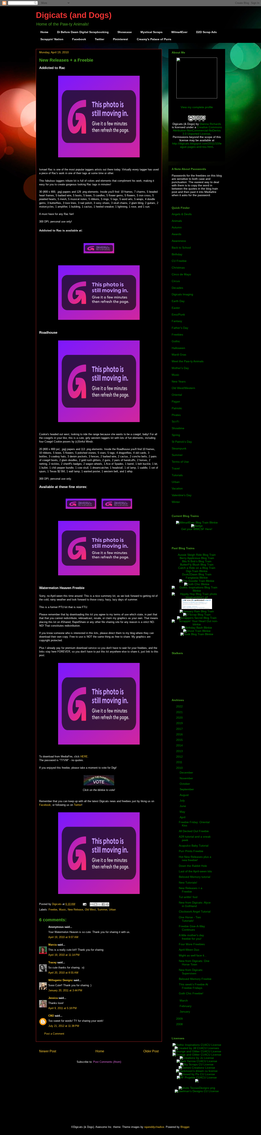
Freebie (53, 909)
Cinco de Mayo (181, 274)
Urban (112, 909)
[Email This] (92, 904)
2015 (180, 739)
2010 (180, 767)
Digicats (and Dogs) (74, 15)
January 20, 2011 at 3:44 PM (65, 990)
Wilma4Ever (179, 32)
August (184, 795)
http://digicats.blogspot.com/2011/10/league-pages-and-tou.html (197, 145)
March (184, 1000)
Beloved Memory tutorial (194, 876)
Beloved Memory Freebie (195, 978)
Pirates (176, 415)
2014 (180, 745)
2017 (180, 728)
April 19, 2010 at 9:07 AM (63, 937)
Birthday (177, 254)
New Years (179, 381)
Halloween (178, 348)
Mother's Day (180, 368)
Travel (176, 468)
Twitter (99, 39)
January (185, 1011)
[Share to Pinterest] (107, 904)
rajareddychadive (154, 1126)
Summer (102, 909)
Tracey (52, 962)
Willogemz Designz (60, 980)
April (183, 817)
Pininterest (120, 39)
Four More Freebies (192, 944)
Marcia (52, 944)
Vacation (177, 488)
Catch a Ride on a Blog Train (196, 567)
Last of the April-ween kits (195, 871)
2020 (180, 717)
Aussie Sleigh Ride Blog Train (197, 554)
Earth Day (178, 301)
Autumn (177, 227)
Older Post (151, 1051)
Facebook (79, 39)
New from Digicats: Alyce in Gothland (195, 904)
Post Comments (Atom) (107, 1061)
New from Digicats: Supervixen (191, 971)
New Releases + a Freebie (190, 889)
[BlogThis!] (96, 904)
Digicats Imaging (182, 294)
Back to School (181, 247)
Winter (176, 502)
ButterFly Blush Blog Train (196, 564)
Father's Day (180, 327)
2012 (180, 756)
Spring (176, 435)
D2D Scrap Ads (206, 32)
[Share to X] (99, 904)
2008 (180, 1024)
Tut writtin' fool (188, 897)
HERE (84, 756)
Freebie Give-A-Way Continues (192, 928)
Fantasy (177, 321)
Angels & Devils (182, 214)
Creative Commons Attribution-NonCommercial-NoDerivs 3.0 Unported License (197, 130)
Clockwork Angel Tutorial (194, 911)
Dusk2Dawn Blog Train (196, 574)
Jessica (53, 997)
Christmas (178, 267)
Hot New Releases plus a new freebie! (195, 858)
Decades (177, 287)
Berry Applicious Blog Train (197, 558)
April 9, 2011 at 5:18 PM (62, 1008)
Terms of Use (180, 461)
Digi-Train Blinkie (197, 571)
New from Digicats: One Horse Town (194, 962)
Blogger (184, 1126)
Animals (177, 220)
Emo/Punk (178, 314)
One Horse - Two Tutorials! (190, 919)
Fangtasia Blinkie (197, 577)
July (183, 800)
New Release (75, 909)
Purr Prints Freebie (191, 851)
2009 (180, 1018)
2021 (180, 712)
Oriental (177, 394)
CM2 (51, 1015)
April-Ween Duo (189, 949)
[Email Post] (84, 904)
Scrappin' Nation (51, 39)
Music (62, 909)
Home (44, 32)
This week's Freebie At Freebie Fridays (193, 986)
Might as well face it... (193, 955)
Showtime (178, 428)
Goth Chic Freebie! (191, 993)
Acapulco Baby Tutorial (193, 845)
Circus (176, 281)
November (187, 778)
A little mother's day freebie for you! (191, 937)
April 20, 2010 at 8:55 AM (63, 972)
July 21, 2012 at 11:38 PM (63, 1025)
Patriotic (177, 408)
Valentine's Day (181, 495)
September (187, 789)
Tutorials (177, 475)
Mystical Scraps (151, 32)
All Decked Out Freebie (194, 831)
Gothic (176, 341)
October (185, 783)
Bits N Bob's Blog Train (196, 561)
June (183, 806)
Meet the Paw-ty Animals (187, 361)
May (183, 811)
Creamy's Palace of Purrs (154, 39)
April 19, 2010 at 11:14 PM (64, 954)
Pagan (176, 401)
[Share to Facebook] (103, 904)
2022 (180, 706)
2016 (180, 734)
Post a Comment (54, 1033)
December (187, 772)
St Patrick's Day (182, 441)
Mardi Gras (179, 354)
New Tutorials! (188, 882)
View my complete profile (197, 107)
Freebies (177, 334)
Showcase (124, 32)
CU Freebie (179, 260)
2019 (180, 723)
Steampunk (179, 448)
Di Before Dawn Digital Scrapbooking (83, 32)
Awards (176, 234)
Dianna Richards (210, 124)
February (186, 1006)
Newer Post (47, 1051)
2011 (179, 762)
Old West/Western (183, 388)
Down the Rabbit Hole (193, 865)
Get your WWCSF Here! (196, 529)
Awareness (179, 240)
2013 (180, 751)
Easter (176, 307)
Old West (90, 909)
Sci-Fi (175, 421)
